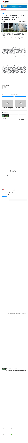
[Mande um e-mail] (4, 21)
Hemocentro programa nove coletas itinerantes (12, 202)
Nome (2, 186)
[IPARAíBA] (5, 2)
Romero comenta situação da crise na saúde (5, 118)
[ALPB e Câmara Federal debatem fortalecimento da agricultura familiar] (4, 397)
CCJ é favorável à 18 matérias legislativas (22, 119)
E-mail (3, 189)
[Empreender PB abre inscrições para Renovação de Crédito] (4, 285)
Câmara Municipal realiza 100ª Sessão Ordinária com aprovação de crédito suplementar (14, 171)
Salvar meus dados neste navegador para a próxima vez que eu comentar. (10, 192)
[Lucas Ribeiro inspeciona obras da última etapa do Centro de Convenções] (4, 340)
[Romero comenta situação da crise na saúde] (5, 115)
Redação (3, 21)
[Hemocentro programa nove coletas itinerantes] (4, 229)
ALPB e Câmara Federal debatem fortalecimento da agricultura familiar (16, 370)
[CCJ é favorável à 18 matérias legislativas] (22, 116)
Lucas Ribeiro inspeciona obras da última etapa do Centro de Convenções (16, 313)
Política (2, 13)
